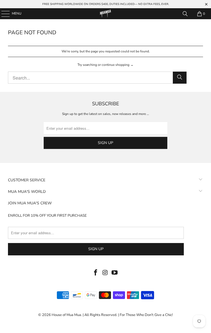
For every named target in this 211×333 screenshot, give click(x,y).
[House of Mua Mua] (105, 13)
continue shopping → (118, 65)
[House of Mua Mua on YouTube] (115, 272)
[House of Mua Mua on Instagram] (105, 272)
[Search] (185, 13)
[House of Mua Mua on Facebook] (95, 272)
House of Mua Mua (66, 314)
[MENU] (2, 13)
